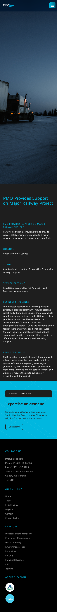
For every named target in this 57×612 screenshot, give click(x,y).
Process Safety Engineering (19, 534)
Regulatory (10, 551)
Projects (9, 509)
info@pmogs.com (14, 458)
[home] (9, 5)
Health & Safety (13, 542)
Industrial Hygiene (14, 560)
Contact (9, 514)
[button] (52, 5)
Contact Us (14, 427)
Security (9, 556)
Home (8, 496)
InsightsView (11, 505)
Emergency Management (18, 538)
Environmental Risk (15, 547)
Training (9, 569)
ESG (7, 564)
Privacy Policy (12, 518)
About (8, 501)
